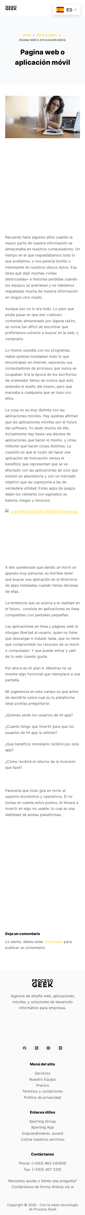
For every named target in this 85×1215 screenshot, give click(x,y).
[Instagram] (48, 1048)
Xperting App (42, 1127)
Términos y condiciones (42, 1091)
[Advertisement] (42, 189)
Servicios (42, 1073)
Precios (42, 1085)
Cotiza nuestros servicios (42, 1139)
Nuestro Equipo (42, 1079)
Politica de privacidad (42, 1097)
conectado (53, 941)
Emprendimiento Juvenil (42, 1133)
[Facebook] (24, 1048)
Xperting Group (42, 1121)
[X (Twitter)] (36, 1048)
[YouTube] (60, 1048)
